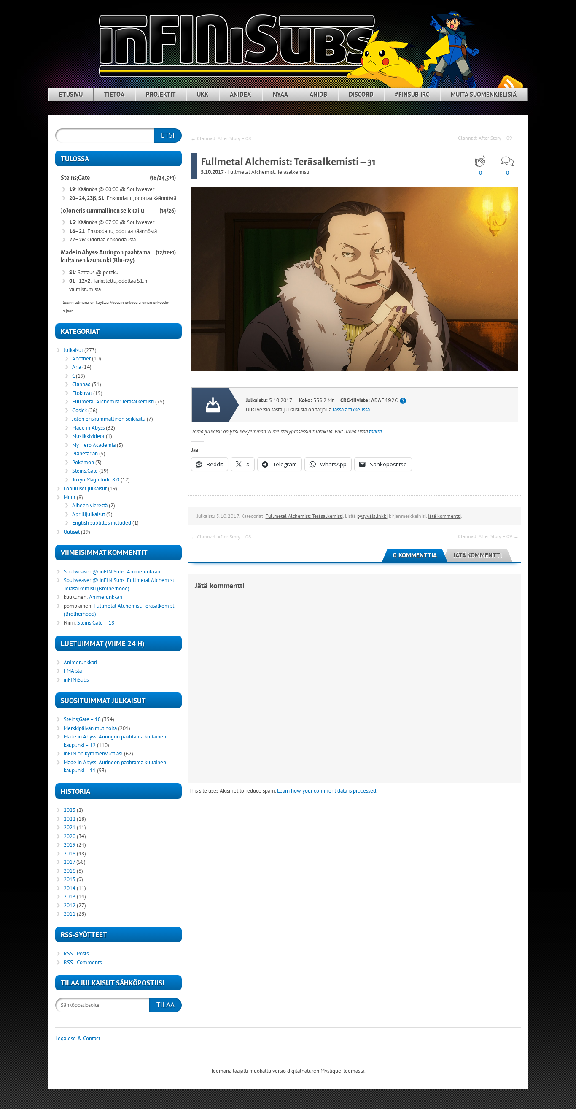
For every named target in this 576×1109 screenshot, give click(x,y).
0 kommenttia (415, 555)
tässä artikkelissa (351, 409)
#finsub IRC (412, 94)
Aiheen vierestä (90, 505)
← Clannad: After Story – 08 (221, 138)
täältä (375, 431)
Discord (361, 94)
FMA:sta (73, 670)
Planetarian (85, 453)
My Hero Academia (94, 445)
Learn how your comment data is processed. (327, 790)
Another (81, 358)
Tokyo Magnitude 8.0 (95, 479)
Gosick (79, 410)
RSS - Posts (76, 953)
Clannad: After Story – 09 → (488, 138)
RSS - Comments (83, 962)
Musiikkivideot (88, 436)
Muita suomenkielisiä (484, 94)
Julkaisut (73, 350)
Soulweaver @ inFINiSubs (94, 571)
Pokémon (83, 462)
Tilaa (165, 1004)
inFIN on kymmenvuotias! (93, 753)
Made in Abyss (88, 427)
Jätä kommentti (444, 516)
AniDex (240, 94)
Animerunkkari (143, 571)
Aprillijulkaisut (88, 514)
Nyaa (280, 94)
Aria (76, 367)
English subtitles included (101, 522)
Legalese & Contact (77, 1038)
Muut (69, 497)
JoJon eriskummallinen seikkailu (102, 211)
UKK (202, 94)
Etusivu (71, 94)
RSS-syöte (509, 84)
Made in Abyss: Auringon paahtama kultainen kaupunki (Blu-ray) (105, 256)
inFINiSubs (76, 679)
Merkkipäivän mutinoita (90, 728)
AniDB (318, 94)
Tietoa (114, 94)
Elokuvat (82, 393)
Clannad (81, 384)
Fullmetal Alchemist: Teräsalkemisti (268, 172)
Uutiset (72, 532)
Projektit (161, 94)
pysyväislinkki (372, 516)
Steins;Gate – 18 (95, 622)
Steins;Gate (75, 178)
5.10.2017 (212, 172)
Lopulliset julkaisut (85, 488)
